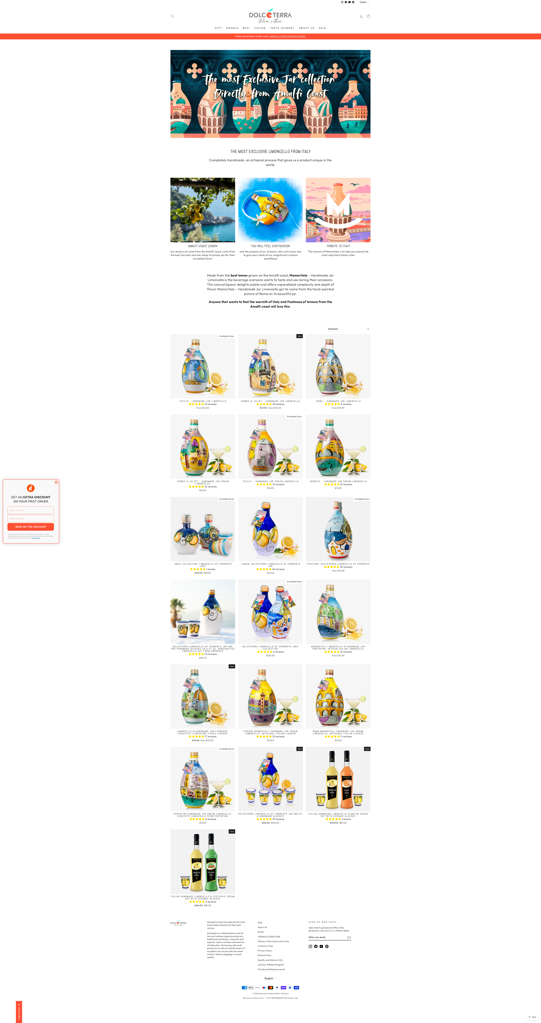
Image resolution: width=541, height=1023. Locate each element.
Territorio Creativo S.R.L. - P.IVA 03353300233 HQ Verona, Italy (270, 998)
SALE (322, 27)
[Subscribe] (349, 937)
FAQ (260, 922)
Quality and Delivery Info (270, 960)
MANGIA (232, 27)
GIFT (218, 27)
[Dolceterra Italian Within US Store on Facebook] (316, 946)
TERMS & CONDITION (269, 936)
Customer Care (265, 946)
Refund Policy (265, 955)
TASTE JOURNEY (282, 27)
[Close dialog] (56, 482)
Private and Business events (271, 969)
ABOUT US (306, 27)
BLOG (261, 932)
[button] (197, 404)
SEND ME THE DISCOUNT (30, 527)
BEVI (246, 27)
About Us (262, 927)
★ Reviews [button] (19, 1012)
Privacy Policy (265, 950)
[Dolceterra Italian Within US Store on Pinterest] (327, 946)
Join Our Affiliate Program (271, 964)
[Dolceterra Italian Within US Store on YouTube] (321, 946)
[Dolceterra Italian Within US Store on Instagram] (310, 946)
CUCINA (260, 27)
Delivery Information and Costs (273, 941)
